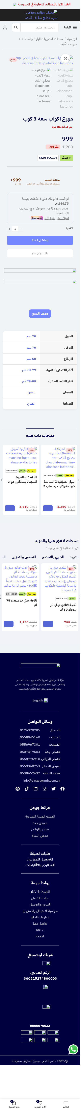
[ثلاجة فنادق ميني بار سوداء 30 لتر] (60, 578)
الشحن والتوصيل (40, 904)
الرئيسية (72, 39)
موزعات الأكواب (68, 44)
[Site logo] (40, 15)
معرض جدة (40, 823)
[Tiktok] (26, 788)
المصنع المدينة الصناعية (40, 816)
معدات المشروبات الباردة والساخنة (42, 39)
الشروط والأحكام (40, 891)
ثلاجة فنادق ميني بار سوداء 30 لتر (63, 607)
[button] (69, 61)
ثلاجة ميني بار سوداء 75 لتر (21, 602)
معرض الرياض (40, 829)
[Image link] (40, 668)
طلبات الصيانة (40, 853)
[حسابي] (5, 27)
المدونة (40, 936)
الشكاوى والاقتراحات (40, 865)
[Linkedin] (35, 788)
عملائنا (40, 930)
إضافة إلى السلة (40, 240)
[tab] (40, 313)
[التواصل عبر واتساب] (73, 1049)
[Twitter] (53, 788)
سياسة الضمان (40, 898)
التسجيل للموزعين (40, 859)
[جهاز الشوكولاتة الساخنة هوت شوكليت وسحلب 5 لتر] (59, 458)
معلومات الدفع (40, 917)
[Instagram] (44, 788)
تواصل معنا (40, 923)
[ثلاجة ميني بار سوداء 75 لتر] (20, 576)
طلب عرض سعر (40, 253)
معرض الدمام (40, 835)
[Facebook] (62, 788)
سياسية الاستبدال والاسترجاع (40, 911)
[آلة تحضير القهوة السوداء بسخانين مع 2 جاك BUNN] (21, 456)
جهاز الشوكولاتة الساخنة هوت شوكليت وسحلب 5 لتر (59, 486)
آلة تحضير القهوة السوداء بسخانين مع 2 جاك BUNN (22, 482)
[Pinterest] (17, 788)
